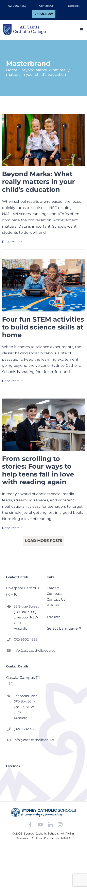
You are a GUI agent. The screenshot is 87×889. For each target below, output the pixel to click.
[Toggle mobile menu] (82, 30)
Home (11, 70)
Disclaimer (52, 838)
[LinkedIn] (50, 824)
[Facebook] (30, 824)
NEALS (66, 838)
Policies (37, 838)
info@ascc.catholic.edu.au (27, 650)
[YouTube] (40, 824)
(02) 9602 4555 (25, 639)
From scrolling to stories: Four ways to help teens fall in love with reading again (38, 470)
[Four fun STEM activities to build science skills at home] (43, 285)
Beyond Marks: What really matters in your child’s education (38, 181)
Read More (11, 242)
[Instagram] (60, 824)
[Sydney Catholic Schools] (43, 812)
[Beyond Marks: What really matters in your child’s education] (43, 140)
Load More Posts (43, 540)
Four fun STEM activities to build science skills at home (43, 327)
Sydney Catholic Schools (41, 833)
